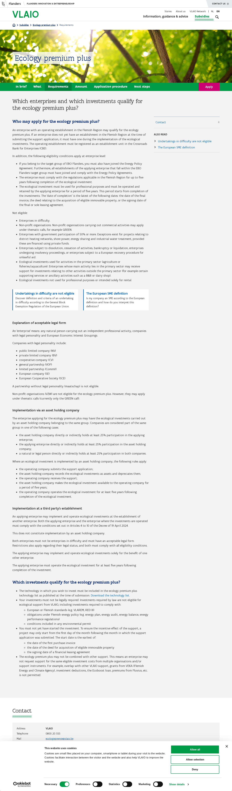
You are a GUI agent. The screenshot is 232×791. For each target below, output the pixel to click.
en (218, 11)
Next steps (142, 86)
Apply (209, 87)
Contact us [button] (219, 3)
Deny (195, 769)
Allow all (195, 749)
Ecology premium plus (44, 25)
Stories (168, 11)
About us (180, 11)
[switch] (97, 784)
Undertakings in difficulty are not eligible (184, 141)
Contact (161, 122)
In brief (21, 86)
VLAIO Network (198, 11)
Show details (177, 784)
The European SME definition (176, 147)
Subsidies (202, 16)
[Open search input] (217, 17)
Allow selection (195, 759)
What (37, 86)
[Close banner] (227, 746)
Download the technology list (110, 595)
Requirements (58, 86)
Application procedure (110, 86)
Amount (81, 86)
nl (212, 11)
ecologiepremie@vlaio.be (59, 738)
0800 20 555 (53, 733)
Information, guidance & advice (165, 16)
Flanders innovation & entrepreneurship (50, 3)
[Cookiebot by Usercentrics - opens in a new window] (22, 784)
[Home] (13, 25)
